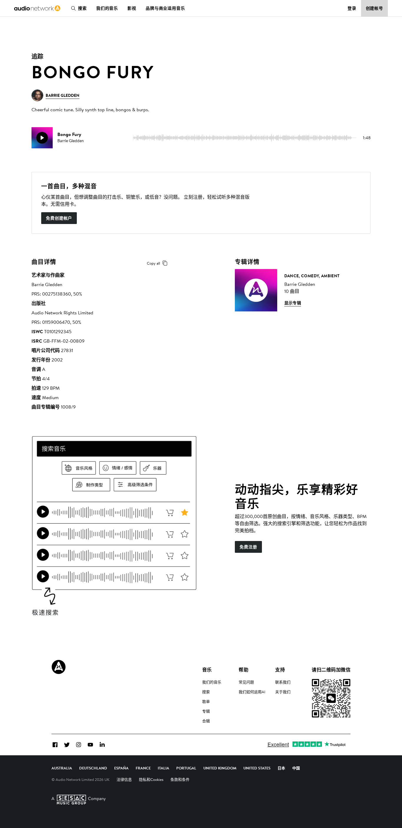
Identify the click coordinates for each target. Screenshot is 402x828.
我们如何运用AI (252, 691)
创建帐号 (374, 8)
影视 (131, 8)
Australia (62, 768)
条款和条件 (180, 779)
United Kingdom (219, 768)
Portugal (186, 768)
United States (256, 768)
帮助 (243, 669)
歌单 (206, 701)
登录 (352, 8)
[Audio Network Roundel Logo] (59, 667)
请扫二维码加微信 (331, 669)
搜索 (82, 8)
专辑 (206, 711)
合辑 (206, 721)
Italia (163, 768)
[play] (42, 138)
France (143, 768)
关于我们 (282, 691)
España (121, 768)
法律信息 (124, 779)
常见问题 (246, 682)
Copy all (153, 263)
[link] (37, 8)
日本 (281, 768)
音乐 (207, 669)
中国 (296, 768)
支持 (280, 669)
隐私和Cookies (151, 779)
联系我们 (282, 682)
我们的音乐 (107, 8)
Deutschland (93, 768)
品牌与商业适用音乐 (165, 8)
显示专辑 (292, 303)
